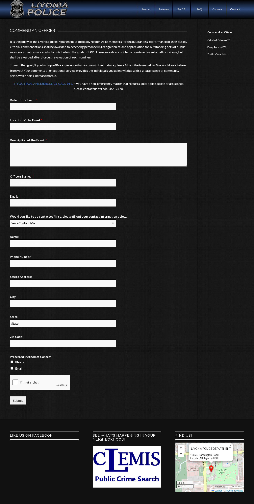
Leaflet (218, 490)
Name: (14, 236)
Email (18, 368)
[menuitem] (146, 9)
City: (13, 296)
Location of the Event (26, 120)
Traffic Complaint (217, 54)
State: (14, 316)
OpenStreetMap (234, 490)
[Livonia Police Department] (39, 9)
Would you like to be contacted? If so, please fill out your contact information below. (69, 216)
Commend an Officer (220, 32)
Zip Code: (16, 337)
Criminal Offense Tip (219, 40)
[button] (211, 468)
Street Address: (21, 276)
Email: (14, 196)
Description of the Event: (28, 140)
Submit (18, 400)
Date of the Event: (23, 100)
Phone (19, 362)
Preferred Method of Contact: (31, 357)
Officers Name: (21, 176)
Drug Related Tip (217, 47)
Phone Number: (20, 256)
